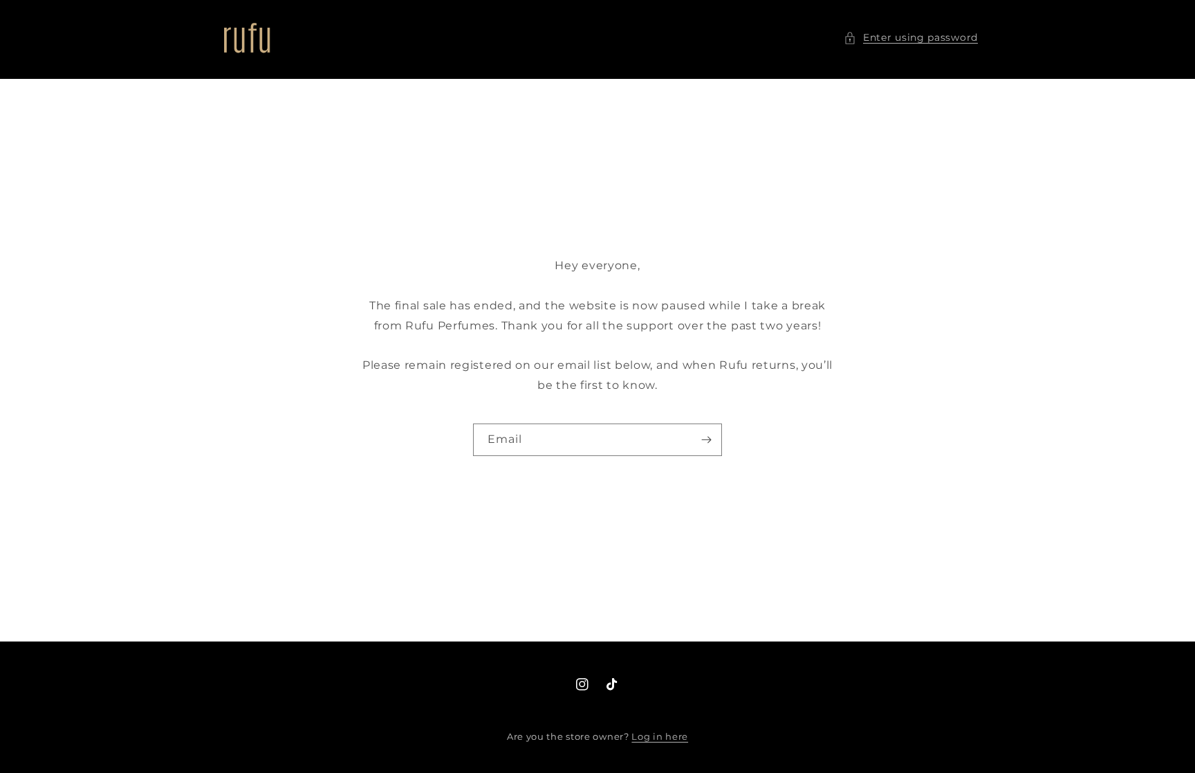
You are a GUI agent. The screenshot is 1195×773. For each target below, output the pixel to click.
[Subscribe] (706, 440)
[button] (911, 37)
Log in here (659, 736)
